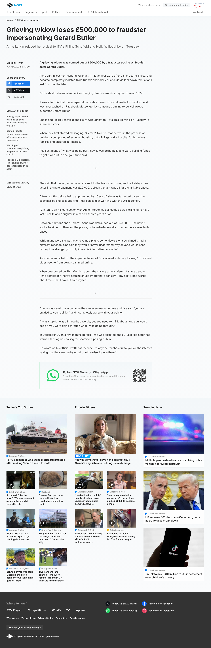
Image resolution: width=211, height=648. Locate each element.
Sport (44, 12)
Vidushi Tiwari (14, 62)
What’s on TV (61, 610)
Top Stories (13, 12)
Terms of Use (28, 618)
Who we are (12, 618)
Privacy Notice (45, 618)
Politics (56, 12)
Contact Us (61, 618)
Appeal (80, 610)
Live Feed (197, 12)
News (9, 20)
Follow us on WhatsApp (124, 610)
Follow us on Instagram (161, 610)
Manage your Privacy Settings (25, 627)
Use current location (178, 5)
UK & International (97, 12)
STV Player (14, 610)
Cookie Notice (77, 618)
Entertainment (73, 12)
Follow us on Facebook (160, 603)
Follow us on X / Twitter (124, 603)
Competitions (37, 610)
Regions (29, 12)
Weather (142, 5)
